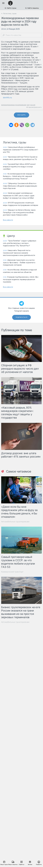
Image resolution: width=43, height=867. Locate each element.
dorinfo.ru (7, 97)
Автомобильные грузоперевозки (15, 521)
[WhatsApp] (27, 125)
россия (32, 105)
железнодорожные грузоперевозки (13, 105)
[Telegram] (32, 125)
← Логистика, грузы (8, 13)
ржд (28, 105)
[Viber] (22, 125)
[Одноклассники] (16, 125)
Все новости (8, 220)
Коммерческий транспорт (12, 572)
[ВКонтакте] (11, 125)
